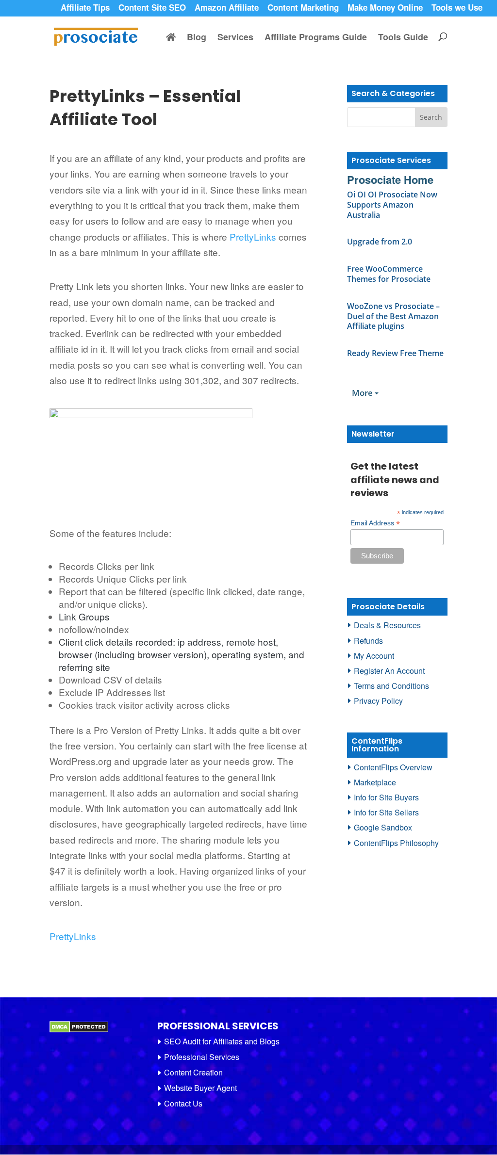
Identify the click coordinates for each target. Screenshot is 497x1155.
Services (235, 38)
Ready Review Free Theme (395, 353)
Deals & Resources (387, 625)
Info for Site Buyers (386, 797)
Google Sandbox (383, 827)
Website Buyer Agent (200, 1087)
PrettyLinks (253, 236)
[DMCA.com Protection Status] (79, 1030)
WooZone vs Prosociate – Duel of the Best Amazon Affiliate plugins (393, 316)
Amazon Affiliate (227, 8)
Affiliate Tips (85, 8)
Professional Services (201, 1056)
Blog (196, 38)
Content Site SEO (152, 8)
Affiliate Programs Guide (316, 38)
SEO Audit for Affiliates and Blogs (222, 1041)
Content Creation (193, 1072)
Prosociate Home (390, 179)
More (363, 392)
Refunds (368, 640)
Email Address (375, 523)
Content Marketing (303, 8)
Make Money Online (385, 8)
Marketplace (375, 782)
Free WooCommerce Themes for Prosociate (389, 273)
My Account (374, 655)
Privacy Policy (378, 700)
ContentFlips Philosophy (396, 842)
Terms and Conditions (391, 685)
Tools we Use (456, 8)
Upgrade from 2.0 (379, 241)
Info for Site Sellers (386, 812)
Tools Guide (403, 38)
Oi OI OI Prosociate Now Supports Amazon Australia (392, 204)
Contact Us (183, 1103)
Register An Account (389, 670)
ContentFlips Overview (393, 767)
